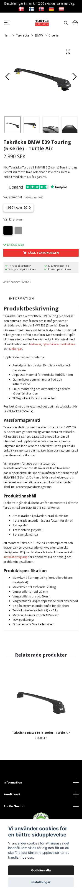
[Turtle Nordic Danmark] (21, 8)
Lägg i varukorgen (43, 253)
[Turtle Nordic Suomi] (31, 8)
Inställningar (41, 882)
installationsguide (15, 557)
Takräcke (22, 35)
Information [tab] (21, 298)
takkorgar (15, 349)
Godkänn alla (41, 870)
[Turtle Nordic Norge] (41, 8)
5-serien (54, 35)
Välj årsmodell (23, 197)
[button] (7, 23)
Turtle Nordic (13, 806)
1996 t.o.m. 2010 (18, 207)
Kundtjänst (11, 794)
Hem (6, 35)
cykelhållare (51, 344)
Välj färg (12, 219)
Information (12, 782)
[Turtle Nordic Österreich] (61, 8)
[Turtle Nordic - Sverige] (42, 23)
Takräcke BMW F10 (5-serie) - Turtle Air (41, 733)
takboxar (35, 344)
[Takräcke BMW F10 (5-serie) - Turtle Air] (41, 701)
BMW (39, 35)
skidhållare (67, 344)
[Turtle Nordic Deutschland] (51, 8)
